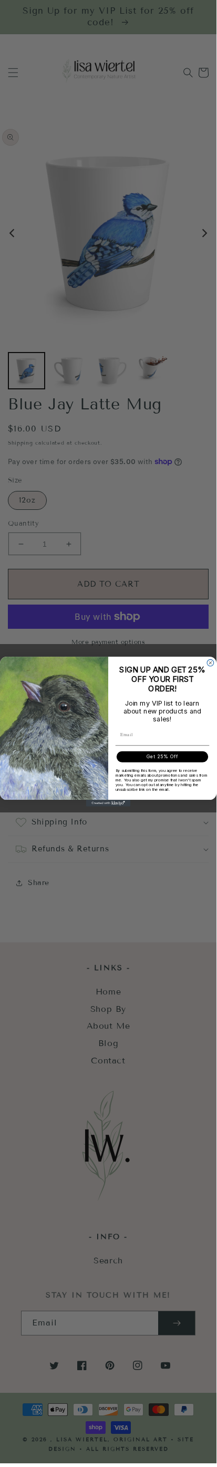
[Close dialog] (210, 662)
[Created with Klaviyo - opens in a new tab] (108, 803)
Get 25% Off (163, 757)
